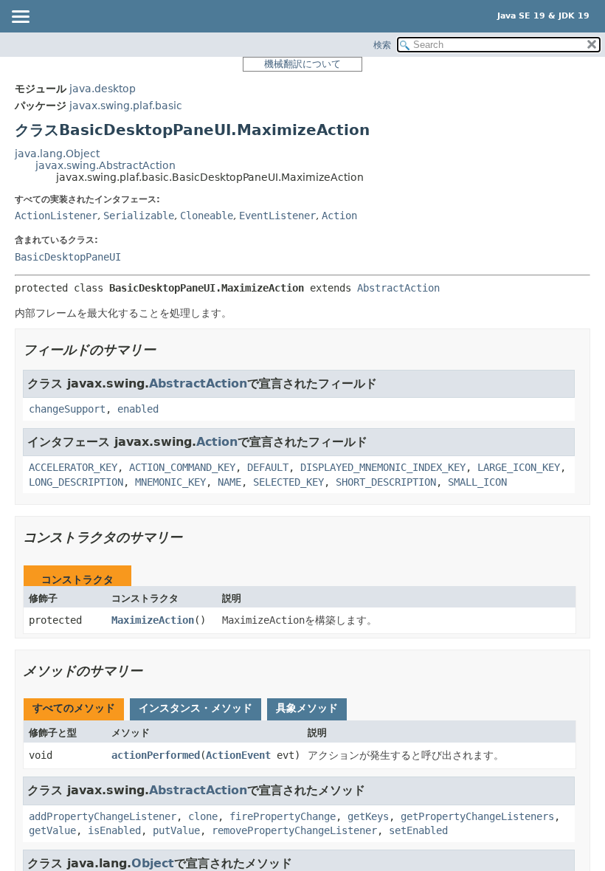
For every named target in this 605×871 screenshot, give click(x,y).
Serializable (138, 215)
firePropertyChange (282, 816)
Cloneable (206, 215)
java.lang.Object (57, 153)
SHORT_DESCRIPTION (386, 482)
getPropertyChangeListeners (477, 816)
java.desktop (102, 88)
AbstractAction (398, 288)
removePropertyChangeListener (294, 830)
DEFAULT (267, 467)
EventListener (277, 215)
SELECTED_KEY (288, 482)
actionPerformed (155, 755)
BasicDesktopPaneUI (68, 257)
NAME (229, 482)
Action (339, 215)
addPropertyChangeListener (102, 816)
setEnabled (418, 830)
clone (203, 816)
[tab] (74, 709)
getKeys (368, 816)
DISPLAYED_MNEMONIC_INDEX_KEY (383, 467)
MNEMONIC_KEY (170, 482)
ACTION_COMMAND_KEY (182, 467)
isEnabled (114, 830)
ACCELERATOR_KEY (73, 467)
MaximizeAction (152, 620)
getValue (52, 830)
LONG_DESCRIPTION (76, 482)
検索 (382, 45)
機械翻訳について (302, 63)
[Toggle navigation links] (19, 17)
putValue (176, 830)
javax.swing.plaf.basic (125, 105)
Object (152, 863)
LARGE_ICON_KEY (518, 467)
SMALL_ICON (477, 482)
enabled (138, 409)
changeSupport (67, 409)
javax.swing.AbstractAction (105, 165)
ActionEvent (238, 755)
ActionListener (56, 215)
